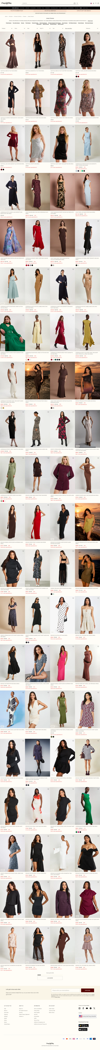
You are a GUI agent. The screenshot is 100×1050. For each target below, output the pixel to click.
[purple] (26, 785)
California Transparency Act (39, 1022)
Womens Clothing (17, 16)
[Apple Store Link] (84, 1029)
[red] (78, 76)
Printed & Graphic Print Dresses (54, 23)
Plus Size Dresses (16, 23)
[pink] (78, 832)
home (6, 16)
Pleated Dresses (35, 23)
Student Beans (7, 1024)
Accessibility (36, 1016)
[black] (3, 169)
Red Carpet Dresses (89, 23)
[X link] (94, 1008)
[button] (91, 3)
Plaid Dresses (8, 23)
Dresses (24, 16)
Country (80, 1012)
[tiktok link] (90, 1008)
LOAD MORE (50, 978)
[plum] (51, 359)
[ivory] (78, 265)
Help (5, 1008)
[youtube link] (87, 1008)
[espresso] (51, 265)
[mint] (53, 594)
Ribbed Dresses (46, 24)
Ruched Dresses (53, 24)
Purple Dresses (81, 23)
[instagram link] (79, 1008)
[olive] (51, 737)
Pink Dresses (28, 23)
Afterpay (5, 1016)
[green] (82, 171)
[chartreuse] (3, 408)
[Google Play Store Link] (84, 1025)
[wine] (1, 169)
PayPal (5, 1018)
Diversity (21, 1012)
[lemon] (80, 171)
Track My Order (52, 1010)
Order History (51, 1008)
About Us (21, 1008)
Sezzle (5, 1022)
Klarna (5, 1020)
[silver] (30, 265)
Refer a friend (51, 1012)
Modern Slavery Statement (24, 1014)
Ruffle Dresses (60, 24)
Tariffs (35, 1018)
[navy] (78, 171)
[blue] (28, 785)
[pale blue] (76, 171)
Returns (5, 1010)
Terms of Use (36, 1020)
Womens (11, 16)
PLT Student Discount (23, 1010)
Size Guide (6, 1012)
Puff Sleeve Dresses (73, 23)
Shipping (6, 1014)
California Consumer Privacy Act (40, 1024)
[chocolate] (76, 76)
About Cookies (37, 1012)
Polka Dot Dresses (43, 23)
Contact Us (21, 1016)
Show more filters (68, 28)
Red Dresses (39, 24)
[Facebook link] (83, 1008)
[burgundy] (28, 265)
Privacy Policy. (57, 997)
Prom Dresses (65, 23)
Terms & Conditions (38, 1008)
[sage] (53, 265)
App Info (35, 1014)
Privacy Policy (36, 1010)
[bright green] (55, 359)
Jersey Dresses (31, 16)
